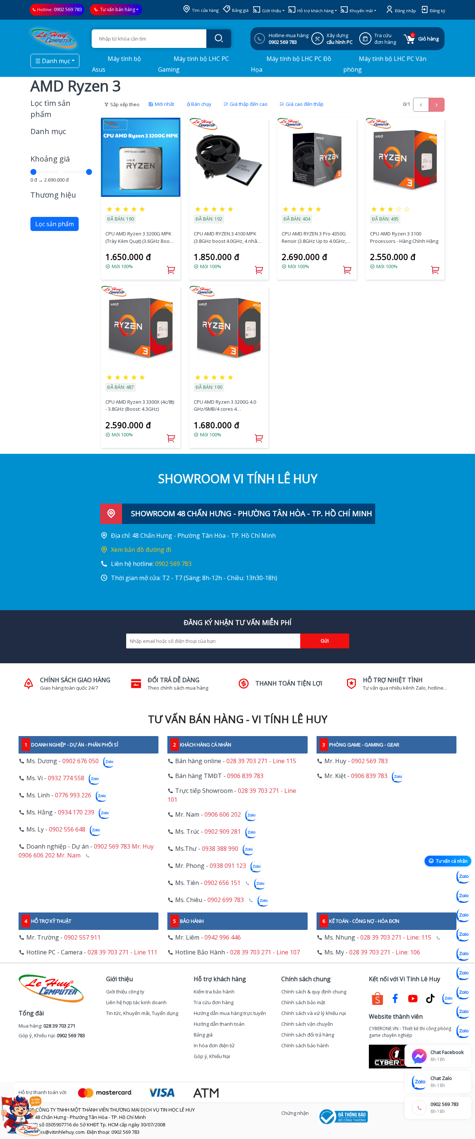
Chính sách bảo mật (303, 1002)
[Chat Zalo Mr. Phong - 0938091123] (463, 993)
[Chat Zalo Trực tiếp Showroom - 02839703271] (463, 915)
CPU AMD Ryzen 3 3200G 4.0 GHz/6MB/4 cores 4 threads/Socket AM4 (225, 405)
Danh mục (48, 131)
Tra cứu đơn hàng (213, 1002)
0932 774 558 (66, 778)
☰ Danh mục (52, 61)
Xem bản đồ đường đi (141, 550)
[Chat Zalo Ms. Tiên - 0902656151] (463, 1012)
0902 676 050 (80, 761)
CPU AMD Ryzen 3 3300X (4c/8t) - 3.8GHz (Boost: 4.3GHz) (139, 405)
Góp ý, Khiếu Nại (212, 1056)
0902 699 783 (225, 900)
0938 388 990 (220, 849)
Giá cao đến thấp (304, 104)
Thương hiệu (53, 195)
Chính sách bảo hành (305, 1045)
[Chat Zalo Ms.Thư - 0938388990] (463, 973)
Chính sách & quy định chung (313, 991)
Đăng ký (437, 10)
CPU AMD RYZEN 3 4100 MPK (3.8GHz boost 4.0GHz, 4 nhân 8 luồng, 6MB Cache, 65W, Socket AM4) (229, 237)
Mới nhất (164, 104)
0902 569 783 (68, 9)
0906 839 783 (245, 776)
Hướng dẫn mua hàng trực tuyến (230, 1013)
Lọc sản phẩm (54, 224)
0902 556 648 (67, 829)
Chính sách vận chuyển (307, 1024)
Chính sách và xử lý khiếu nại (313, 1013)
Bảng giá (240, 10)
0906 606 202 (222, 814)
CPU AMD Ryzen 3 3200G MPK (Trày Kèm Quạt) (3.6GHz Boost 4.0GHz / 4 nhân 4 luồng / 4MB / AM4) (140, 237)
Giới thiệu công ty (125, 991)
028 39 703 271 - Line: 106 (384, 952)
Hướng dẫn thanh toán (219, 1024)
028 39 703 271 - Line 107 (265, 952)
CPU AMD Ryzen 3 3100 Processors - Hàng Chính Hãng (404, 237)
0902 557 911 (82, 937)
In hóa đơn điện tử (214, 1045)
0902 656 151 (222, 883)
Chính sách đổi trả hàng (307, 1034)
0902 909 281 (222, 831)
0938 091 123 (228, 866)
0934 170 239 (76, 812)
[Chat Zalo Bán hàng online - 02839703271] (463, 877)
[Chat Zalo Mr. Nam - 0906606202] (463, 935)
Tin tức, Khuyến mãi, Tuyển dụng (142, 1013)
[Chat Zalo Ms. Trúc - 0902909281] (463, 954)
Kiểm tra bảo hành (214, 991)
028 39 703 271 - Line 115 (261, 761)
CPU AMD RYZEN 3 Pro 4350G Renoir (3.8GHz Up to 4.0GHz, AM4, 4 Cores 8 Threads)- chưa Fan (316, 237)
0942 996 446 (222, 937)
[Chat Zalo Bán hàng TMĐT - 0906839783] (463, 896)
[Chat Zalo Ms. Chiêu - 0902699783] (463, 1031)
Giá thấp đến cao (248, 104)
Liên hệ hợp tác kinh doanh (136, 1002)
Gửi (325, 640)
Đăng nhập (405, 10)
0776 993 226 (73, 795)
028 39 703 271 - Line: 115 (395, 937)
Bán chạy (201, 104)
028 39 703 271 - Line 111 (122, 952)
